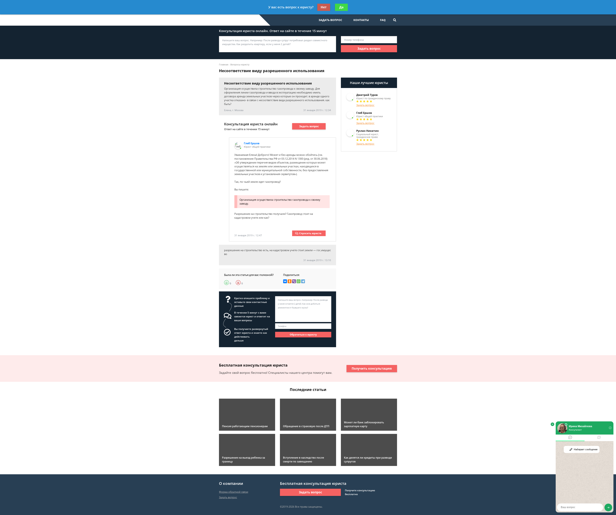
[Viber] (294, 281)
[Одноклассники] (289, 281)
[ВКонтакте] (285, 281)
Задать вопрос (369, 48)
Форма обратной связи (233, 492)
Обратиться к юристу (303, 334)
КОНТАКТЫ (361, 20)
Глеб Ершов (251, 143)
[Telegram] (303, 281)
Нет (324, 7)
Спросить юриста (310, 233)
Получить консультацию (372, 368)
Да (341, 7)
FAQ (383, 20)
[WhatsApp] (298, 281)
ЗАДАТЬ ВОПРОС (330, 20)
